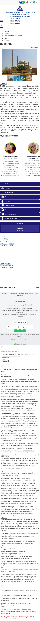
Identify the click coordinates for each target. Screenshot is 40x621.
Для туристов (18, 12)
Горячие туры (15, 14)
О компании (9, 12)
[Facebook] (24, 330)
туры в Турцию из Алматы (19, 314)
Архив (37, 287)
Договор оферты (20, 322)
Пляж (5, 38)
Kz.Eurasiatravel (20, 8)
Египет (6, 37)
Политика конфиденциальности (19, 327)
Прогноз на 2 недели (6, 245)
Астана (6, 238)
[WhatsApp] (16, 330)
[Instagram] (20, 330)
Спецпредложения (23, 293)
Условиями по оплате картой (22, 595)
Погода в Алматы (5, 242)
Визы (33, 12)
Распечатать (35, 47)
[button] (37, 50)
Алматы (6, 237)
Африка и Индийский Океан (13, 35)
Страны (27, 12)
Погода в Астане (5, 263)
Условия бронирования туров (20, 16)
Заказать (5, 361)
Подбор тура (25, 14)
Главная (6, 31)
